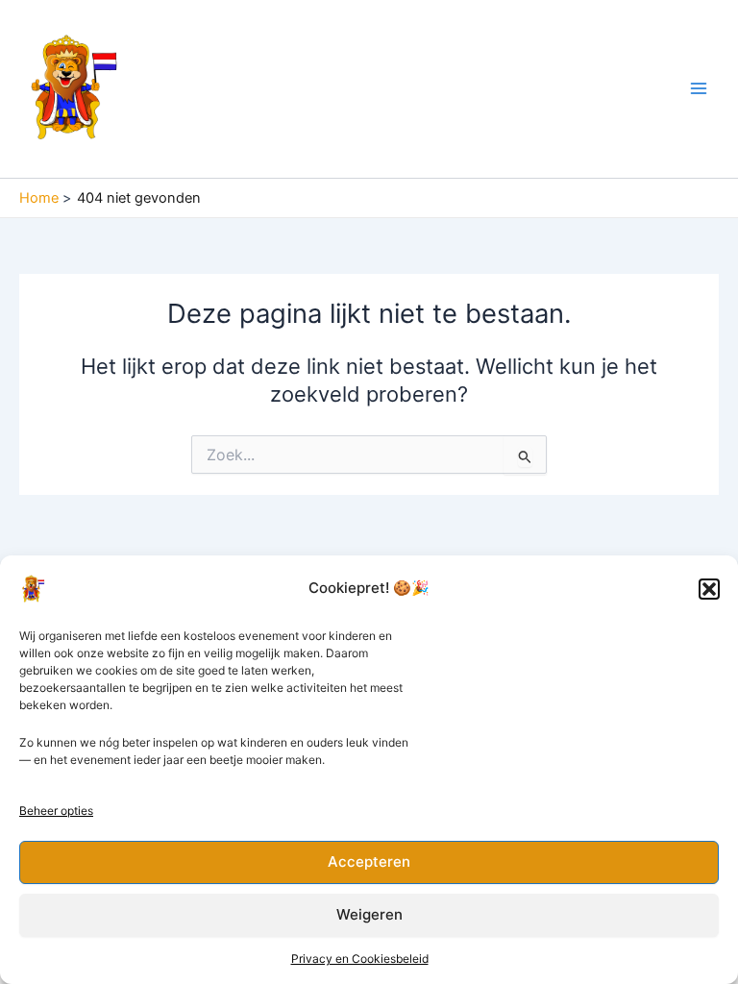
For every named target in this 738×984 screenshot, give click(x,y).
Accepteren (369, 861)
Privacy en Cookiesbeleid (360, 958)
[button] (709, 589)
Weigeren (369, 914)
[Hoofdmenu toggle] (698, 88)
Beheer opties (56, 810)
